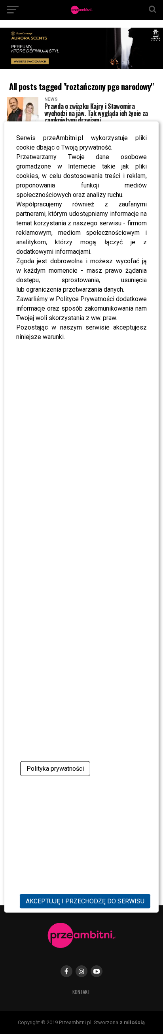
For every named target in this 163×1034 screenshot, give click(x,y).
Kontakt (81, 992)
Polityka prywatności (55, 768)
